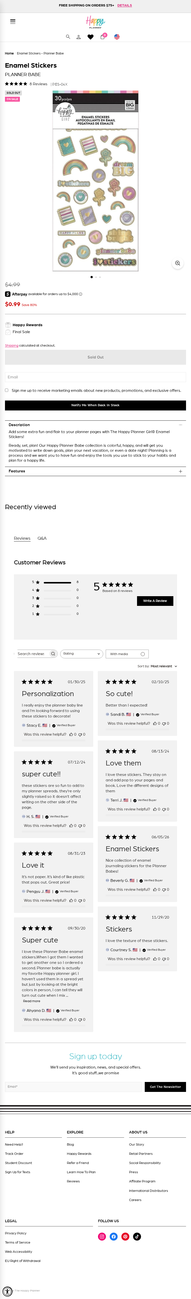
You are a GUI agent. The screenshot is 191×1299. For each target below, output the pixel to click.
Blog (70, 1144)
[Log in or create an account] (78, 37)
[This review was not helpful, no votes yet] (80, 734)
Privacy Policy (15, 1233)
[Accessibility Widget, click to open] (7, 1292)
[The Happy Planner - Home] (95, 22)
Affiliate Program (142, 1181)
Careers (135, 1200)
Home (9, 53)
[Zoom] (178, 263)
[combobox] (81, 654)
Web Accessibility (18, 1252)
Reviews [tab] (22, 538)
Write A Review (155, 601)
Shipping (11, 345)
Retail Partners (141, 1154)
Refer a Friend (78, 1163)
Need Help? (14, 1144)
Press (133, 1172)
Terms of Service (17, 1242)
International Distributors (148, 1191)
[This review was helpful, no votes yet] (71, 734)
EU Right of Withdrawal (23, 1261)
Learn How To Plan (81, 1172)
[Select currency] (119, 37)
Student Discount (18, 1163)
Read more (31, 1001)
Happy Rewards (79, 1154)
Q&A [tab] (42, 538)
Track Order (14, 1154)
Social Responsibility (145, 1163)
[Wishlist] (91, 37)
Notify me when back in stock (95, 405)
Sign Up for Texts (17, 1172)
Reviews (73, 1181)
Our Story (136, 1144)
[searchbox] (31, 654)
